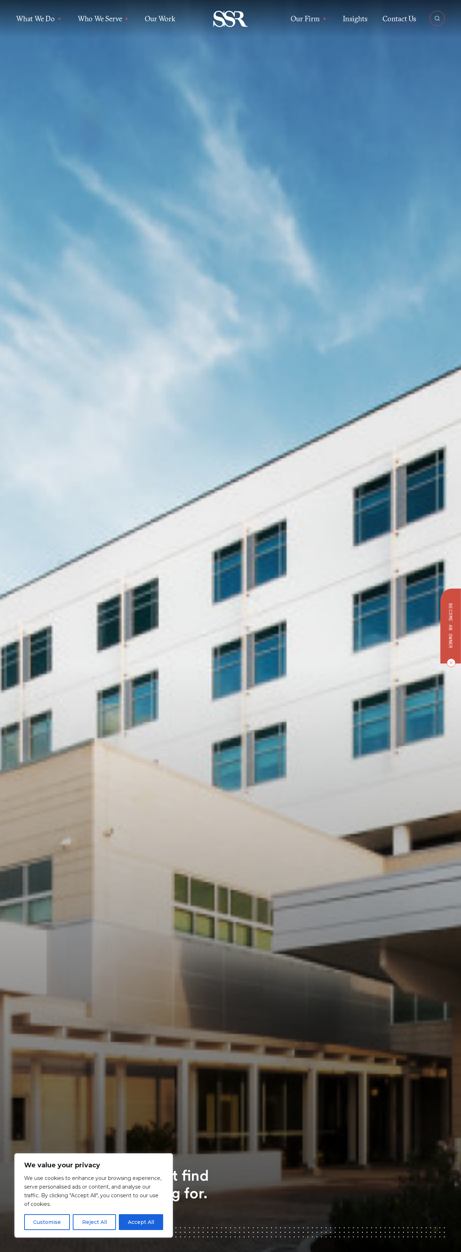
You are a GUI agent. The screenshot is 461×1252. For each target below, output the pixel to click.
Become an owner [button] (451, 626)
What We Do (35, 18)
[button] (230, 19)
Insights (355, 18)
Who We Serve (100, 18)
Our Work (160, 18)
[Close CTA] (449, 662)
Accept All (141, 1222)
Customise (47, 1222)
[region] (93, 1195)
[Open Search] (437, 18)
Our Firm (305, 18)
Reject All (94, 1222)
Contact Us (399, 18)
